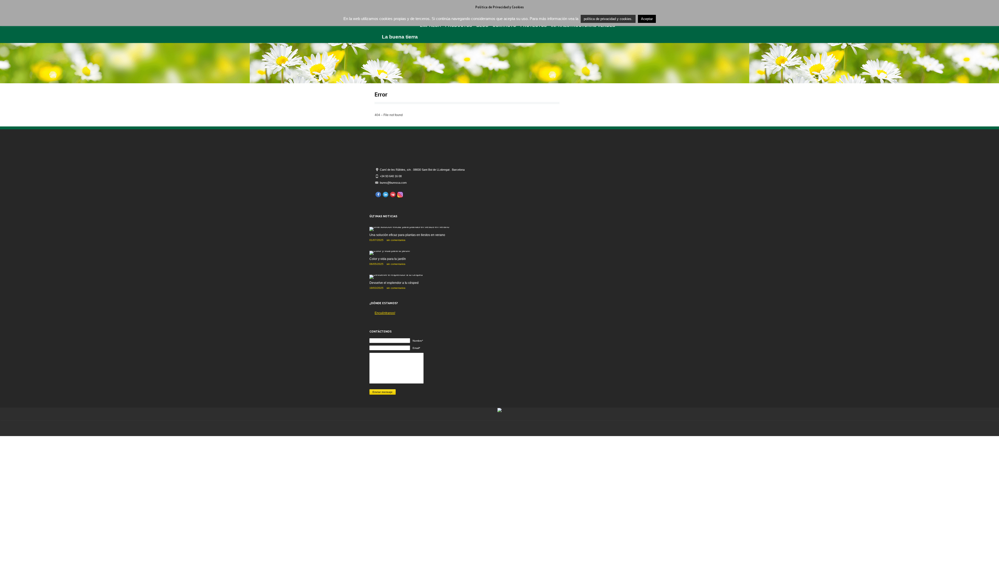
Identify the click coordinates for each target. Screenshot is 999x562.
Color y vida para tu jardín (387, 259)
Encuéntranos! (385, 313)
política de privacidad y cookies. (608, 19)
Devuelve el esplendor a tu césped (394, 283)
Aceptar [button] (647, 19)
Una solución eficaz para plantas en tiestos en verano (407, 235)
